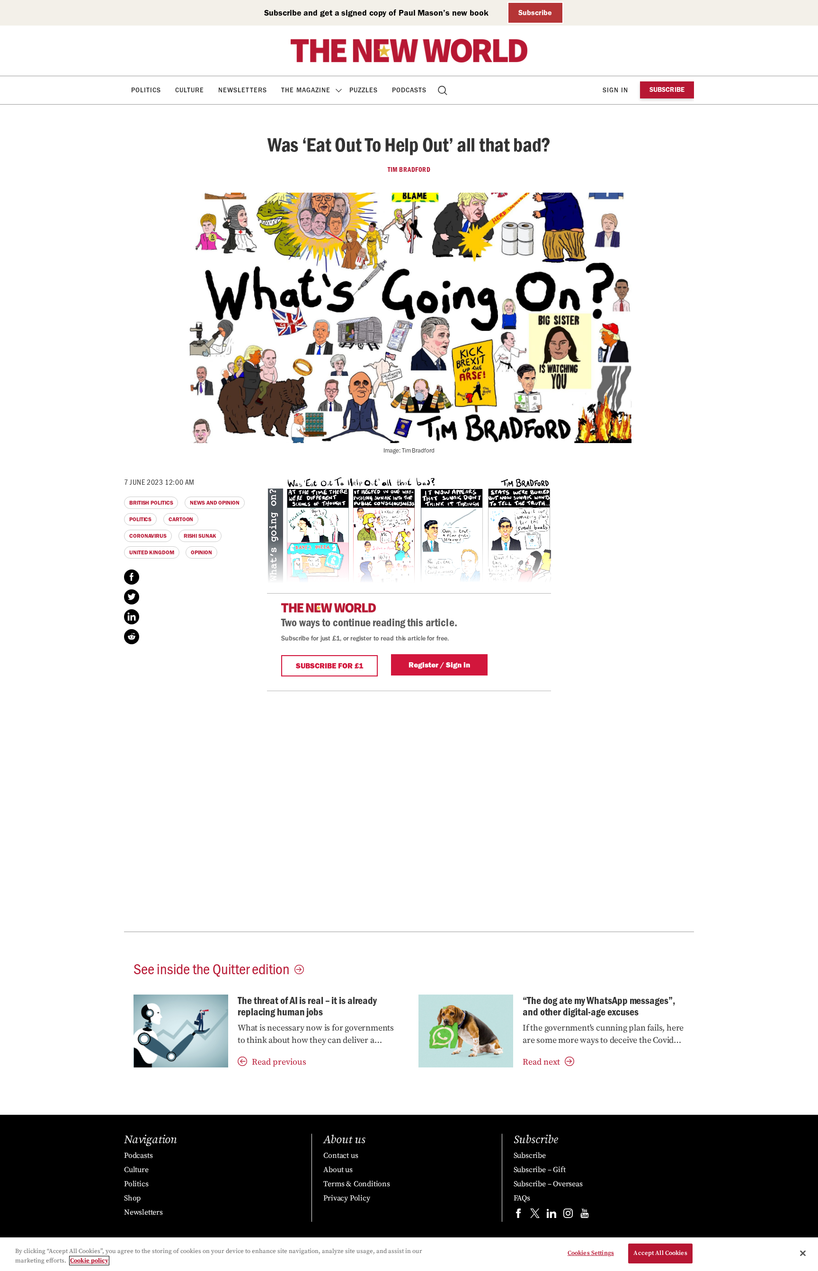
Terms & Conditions (356, 1184)
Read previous (279, 1062)
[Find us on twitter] (535, 1215)
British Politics (151, 502)
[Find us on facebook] (518, 1215)
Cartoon (181, 519)
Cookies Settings (591, 1253)
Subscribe (535, 12)
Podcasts (409, 90)
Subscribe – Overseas (548, 1184)
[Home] (409, 50)
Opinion (201, 552)
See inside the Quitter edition (211, 968)
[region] (409, 1254)
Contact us (340, 1155)
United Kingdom (151, 552)
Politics (146, 90)
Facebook (131, 577)
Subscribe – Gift (540, 1169)
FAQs (522, 1198)
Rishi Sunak (200, 536)
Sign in (615, 90)
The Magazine (305, 90)
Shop (132, 1198)
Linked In (131, 616)
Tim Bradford (409, 169)
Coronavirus (148, 536)
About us (337, 1169)
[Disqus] (409, 809)
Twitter (131, 596)
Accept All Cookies (660, 1253)
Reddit (131, 636)
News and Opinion (214, 502)
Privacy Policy (346, 1198)
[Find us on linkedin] (551, 1215)
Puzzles (363, 90)
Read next (541, 1062)
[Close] (802, 1253)
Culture (189, 90)
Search (443, 90)
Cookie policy (89, 1260)
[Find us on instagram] (568, 1215)
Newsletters (242, 90)
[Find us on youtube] (584, 1215)
